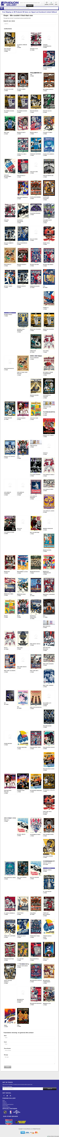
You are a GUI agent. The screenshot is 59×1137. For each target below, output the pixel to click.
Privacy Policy (5, 1105)
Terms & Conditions (6, 1107)
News (4, 1100)
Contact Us (5, 1103)
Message (6, 1054)
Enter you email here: (7, 1086)
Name (5, 1035)
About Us (4, 1101)
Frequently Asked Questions (8, 1104)
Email (5, 1042)
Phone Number (7, 1048)
